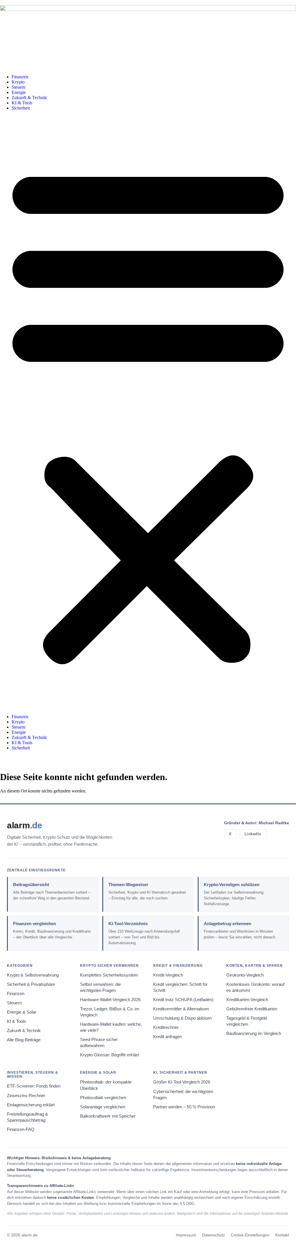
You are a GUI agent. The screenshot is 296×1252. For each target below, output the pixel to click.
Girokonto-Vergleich (245, 975)
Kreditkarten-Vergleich (247, 999)
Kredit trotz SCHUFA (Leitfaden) (183, 999)
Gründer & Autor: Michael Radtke (256, 823)
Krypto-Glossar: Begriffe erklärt (109, 1055)
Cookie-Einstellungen (250, 1235)
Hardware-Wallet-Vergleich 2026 (110, 999)
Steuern (18, 87)
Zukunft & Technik (29, 97)
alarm (24, 825)
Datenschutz (213, 1235)
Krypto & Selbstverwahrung (33, 975)
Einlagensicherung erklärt (31, 1105)
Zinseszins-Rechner (26, 1095)
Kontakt (282, 1235)
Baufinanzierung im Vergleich (253, 1033)
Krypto (18, 81)
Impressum (186, 1235)
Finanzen (20, 76)
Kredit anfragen (167, 1036)
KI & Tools (22, 102)
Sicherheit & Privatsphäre (31, 984)
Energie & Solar (21, 1012)
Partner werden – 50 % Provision (184, 1107)
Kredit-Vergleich (168, 975)
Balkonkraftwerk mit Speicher (108, 1116)
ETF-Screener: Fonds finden (33, 1086)
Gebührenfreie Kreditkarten (251, 1009)
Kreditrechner (166, 1027)
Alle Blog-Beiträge (23, 1040)
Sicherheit (21, 107)
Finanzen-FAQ (20, 1129)
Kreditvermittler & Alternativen (181, 1009)
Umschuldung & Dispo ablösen (182, 1018)
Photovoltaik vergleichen (103, 1097)
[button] (148, 412)
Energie (19, 92)
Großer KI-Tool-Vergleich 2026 (181, 1082)
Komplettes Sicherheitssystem (109, 975)
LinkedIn (253, 834)
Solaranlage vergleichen (102, 1107)
